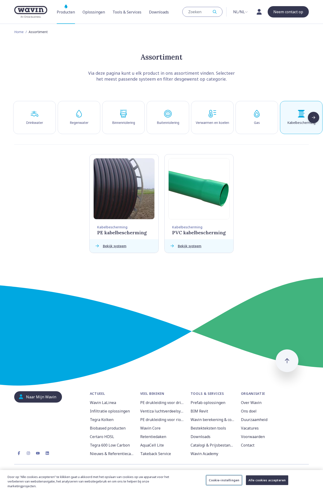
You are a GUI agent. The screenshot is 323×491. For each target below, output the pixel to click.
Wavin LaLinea (103, 402)
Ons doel (249, 411)
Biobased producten (108, 428)
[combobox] (202, 12)
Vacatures (250, 428)
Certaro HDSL (102, 436)
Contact (247, 445)
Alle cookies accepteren (267, 480)
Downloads (200, 436)
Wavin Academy (204, 453)
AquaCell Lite (152, 445)
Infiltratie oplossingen (110, 411)
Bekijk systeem (115, 246)
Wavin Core (150, 428)
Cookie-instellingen (224, 480)
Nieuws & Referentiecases (112, 453)
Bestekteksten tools (208, 428)
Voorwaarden (253, 436)
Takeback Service (155, 453)
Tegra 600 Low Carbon (110, 445)
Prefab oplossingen (208, 402)
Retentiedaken (153, 436)
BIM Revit (199, 411)
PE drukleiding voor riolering (162, 419)
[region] (161, 480)
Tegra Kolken (101, 419)
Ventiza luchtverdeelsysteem (162, 411)
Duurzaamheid (254, 419)
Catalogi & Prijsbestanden (213, 445)
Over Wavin (251, 402)
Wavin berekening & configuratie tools (213, 419)
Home (19, 32)
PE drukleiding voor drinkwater (162, 402)
